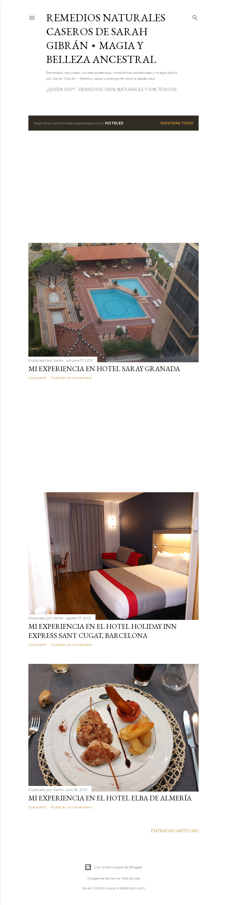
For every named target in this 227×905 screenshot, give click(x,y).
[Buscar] (195, 16)
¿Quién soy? (60, 89)
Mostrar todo (176, 123)
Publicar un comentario (71, 378)
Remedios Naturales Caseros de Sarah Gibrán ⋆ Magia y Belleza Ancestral (106, 38)
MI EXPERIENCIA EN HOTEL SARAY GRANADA (104, 368)
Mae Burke (130, 878)
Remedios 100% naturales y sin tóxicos (128, 89)
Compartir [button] (37, 378)
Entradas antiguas (175, 830)
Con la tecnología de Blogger (118, 867)
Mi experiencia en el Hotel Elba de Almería (110, 797)
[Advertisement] (113, 186)
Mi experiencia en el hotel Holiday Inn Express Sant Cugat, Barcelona (102, 631)
